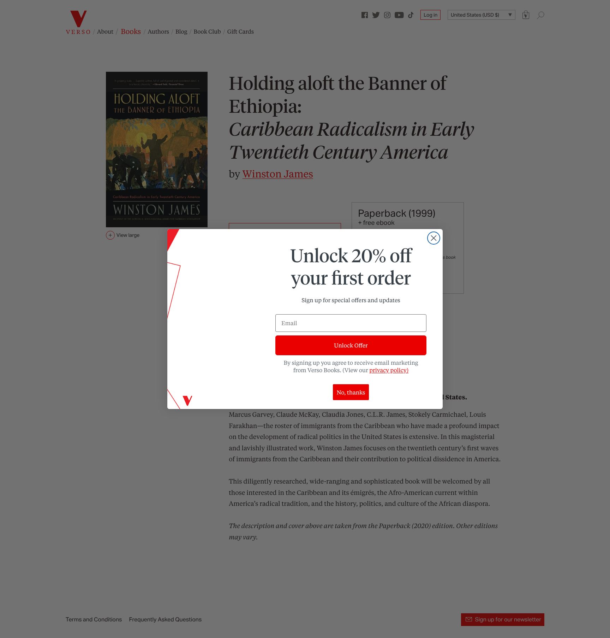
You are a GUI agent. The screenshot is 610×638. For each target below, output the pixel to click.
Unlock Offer (350, 345)
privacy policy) (388, 370)
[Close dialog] (433, 238)
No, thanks (351, 392)
